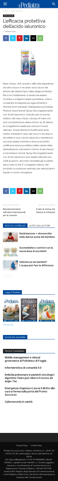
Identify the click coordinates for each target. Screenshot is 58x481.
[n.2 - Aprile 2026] (47, 310)
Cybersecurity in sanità (18, 401)
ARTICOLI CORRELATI (15, 226)
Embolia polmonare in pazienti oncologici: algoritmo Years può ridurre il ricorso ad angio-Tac (30, 378)
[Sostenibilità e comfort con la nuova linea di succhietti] (10, 251)
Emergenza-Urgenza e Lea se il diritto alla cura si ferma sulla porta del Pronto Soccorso (30, 391)
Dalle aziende (16, 11)
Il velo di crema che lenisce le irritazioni (45, 211)
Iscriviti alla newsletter (15, 337)
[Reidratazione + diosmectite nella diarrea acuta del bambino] (10, 237)
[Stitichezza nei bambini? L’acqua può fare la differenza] (10, 265)
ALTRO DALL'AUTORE (39, 226)
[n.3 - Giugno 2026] (29, 310)
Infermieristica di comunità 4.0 (23, 367)
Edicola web (8, 324)
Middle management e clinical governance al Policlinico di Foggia (25, 359)
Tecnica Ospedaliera (14, 351)
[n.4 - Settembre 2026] (11, 310)
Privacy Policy (22, 445)
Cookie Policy (36, 445)
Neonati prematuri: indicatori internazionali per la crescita (14, 212)
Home (5, 11)
